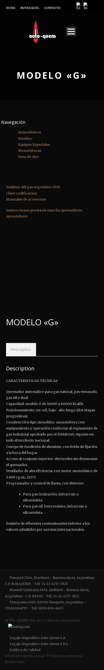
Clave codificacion (22, 193)
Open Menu (71, 31)
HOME (10, 8)
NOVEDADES (29, 8)
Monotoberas (29, 150)
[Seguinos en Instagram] (18, 627)
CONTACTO (52, 8)
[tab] (21, 349)
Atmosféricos (29, 132)
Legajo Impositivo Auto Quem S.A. (37, 638)
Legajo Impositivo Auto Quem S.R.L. (39, 644)
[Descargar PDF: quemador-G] (100, 228)
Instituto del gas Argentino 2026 (33, 187)
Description (20, 349)
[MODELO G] (52, 267)
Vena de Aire (28, 157)
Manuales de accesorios (26, 199)
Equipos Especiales (34, 144)
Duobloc (25, 138)
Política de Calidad (24, 650)
